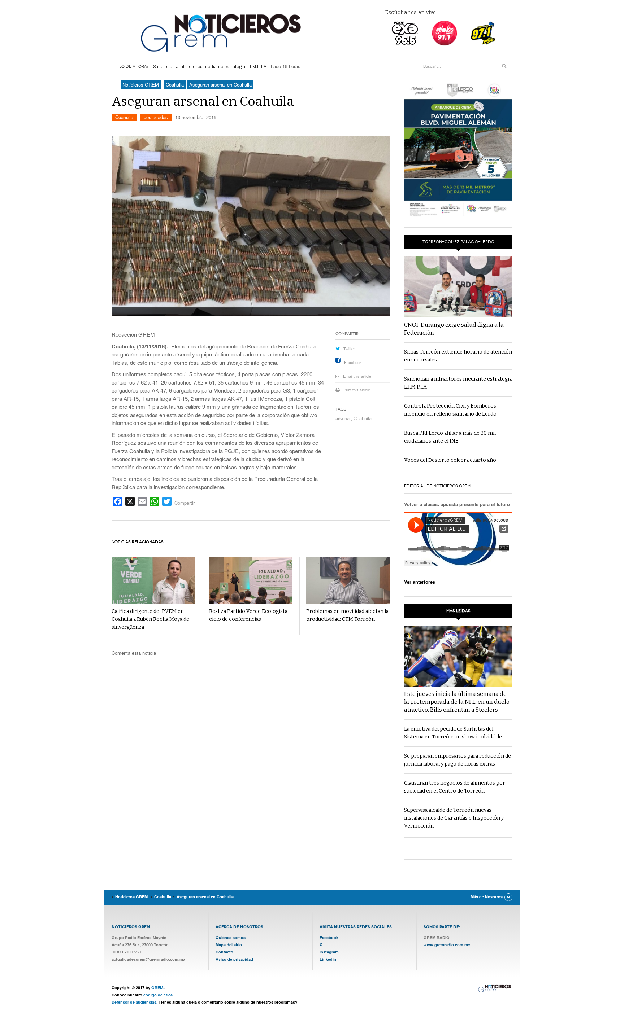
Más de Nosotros (487, 896)
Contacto (224, 952)
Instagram (329, 952)
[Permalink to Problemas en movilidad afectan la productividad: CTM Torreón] (348, 580)
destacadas (156, 117)
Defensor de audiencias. (134, 1002)
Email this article (357, 376)
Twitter (349, 348)
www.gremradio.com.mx (447, 944)
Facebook (353, 362)
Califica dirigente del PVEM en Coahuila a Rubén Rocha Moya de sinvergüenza (150, 619)
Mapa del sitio (229, 944)
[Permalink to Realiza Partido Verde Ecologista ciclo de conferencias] (250, 580)
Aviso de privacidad (234, 959)
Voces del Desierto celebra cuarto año (450, 460)
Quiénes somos (231, 937)
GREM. (157, 987)
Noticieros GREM (219, 32)
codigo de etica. (158, 994)
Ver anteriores (419, 581)
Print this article (356, 390)
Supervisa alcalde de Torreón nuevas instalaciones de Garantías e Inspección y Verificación (454, 818)
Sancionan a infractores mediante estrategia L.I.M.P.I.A (209, 66)
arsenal (343, 418)
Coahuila (124, 117)
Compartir (184, 502)
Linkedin (328, 959)
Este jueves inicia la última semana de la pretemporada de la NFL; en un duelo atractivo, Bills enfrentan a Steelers (457, 701)
